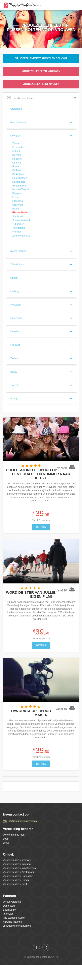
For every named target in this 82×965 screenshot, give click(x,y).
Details (41, 527)
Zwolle (16, 143)
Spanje (14, 398)
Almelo (16, 151)
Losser (16, 197)
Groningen (16, 108)
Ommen (16, 162)
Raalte (16, 208)
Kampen (16, 193)
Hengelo (17, 158)
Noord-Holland (18, 251)
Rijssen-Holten (20, 212)
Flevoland (15, 304)
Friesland (15, 345)
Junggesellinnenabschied (17, 925)
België (13, 371)
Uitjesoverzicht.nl (12, 901)
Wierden (16, 231)
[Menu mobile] (75, 6)
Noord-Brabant (18, 122)
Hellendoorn (19, 185)
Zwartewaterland (21, 235)
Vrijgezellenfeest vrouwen (41, 71)
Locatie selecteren (23, 98)
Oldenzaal (17, 201)
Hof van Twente (20, 189)
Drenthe (14, 331)
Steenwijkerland (21, 220)
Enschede (17, 147)
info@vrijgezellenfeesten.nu (23, 821)
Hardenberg (18, 181)
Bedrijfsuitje (9, 909)
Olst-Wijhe (17, 204)
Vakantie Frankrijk (12, 921)
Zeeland (14, 358)
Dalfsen (16, 170)
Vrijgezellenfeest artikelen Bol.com (41, 58)
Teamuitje (8, 913)
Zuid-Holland (17, 264)
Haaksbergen (19, 178)
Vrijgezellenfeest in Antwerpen (19, 868)
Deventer (17, 155)
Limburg (14, 291)
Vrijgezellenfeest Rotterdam (18, 876)
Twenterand (18, 227)
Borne (15, 166)
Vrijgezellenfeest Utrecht (16, 880)
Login (6, 838)
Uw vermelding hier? (14, 834)
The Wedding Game (14, 917)
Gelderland (16, 318)
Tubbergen (18, 224)
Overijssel (15, 135)
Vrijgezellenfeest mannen (41, 84)
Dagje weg (9, 905)
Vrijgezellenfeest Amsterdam (18, 872)
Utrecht (14, 278)
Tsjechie (14, 385)
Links (6, 842)
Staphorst (17, 216)
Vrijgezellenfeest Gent (15, 884)
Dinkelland (18, 174)
